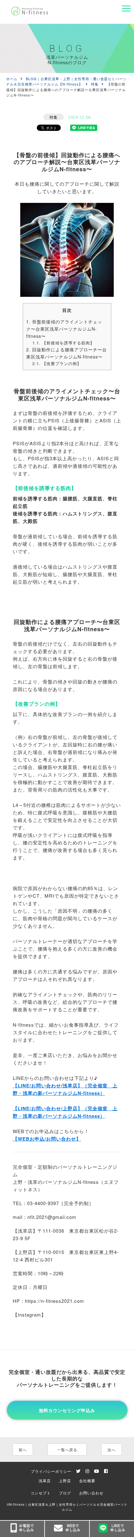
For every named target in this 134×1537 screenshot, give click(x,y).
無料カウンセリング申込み (67, 1410)
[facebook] (106, 1471)
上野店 (65, 1480)
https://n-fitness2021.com (54, 1300)
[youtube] (96, 1471)
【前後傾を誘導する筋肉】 (63, 343)
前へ (23, 1449)
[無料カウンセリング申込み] (67, 1529)
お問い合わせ (91, 1492)
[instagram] (87, 1471)
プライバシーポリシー (51, 1471)
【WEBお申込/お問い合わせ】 (47, 1138)
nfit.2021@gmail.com (51, 1217)
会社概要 (87, 1480)
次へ (112, 1449)
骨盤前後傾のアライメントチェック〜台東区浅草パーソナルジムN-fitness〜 (64, 328)
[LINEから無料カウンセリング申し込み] (112, 1529)
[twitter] (78, 1471)
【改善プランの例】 (56, 363)
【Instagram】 (29, 1314)
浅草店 (45, 1480)
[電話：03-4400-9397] (22, 1529)
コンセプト (41, 1492)
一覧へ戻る (67, 1449)
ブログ (65, 1492)
